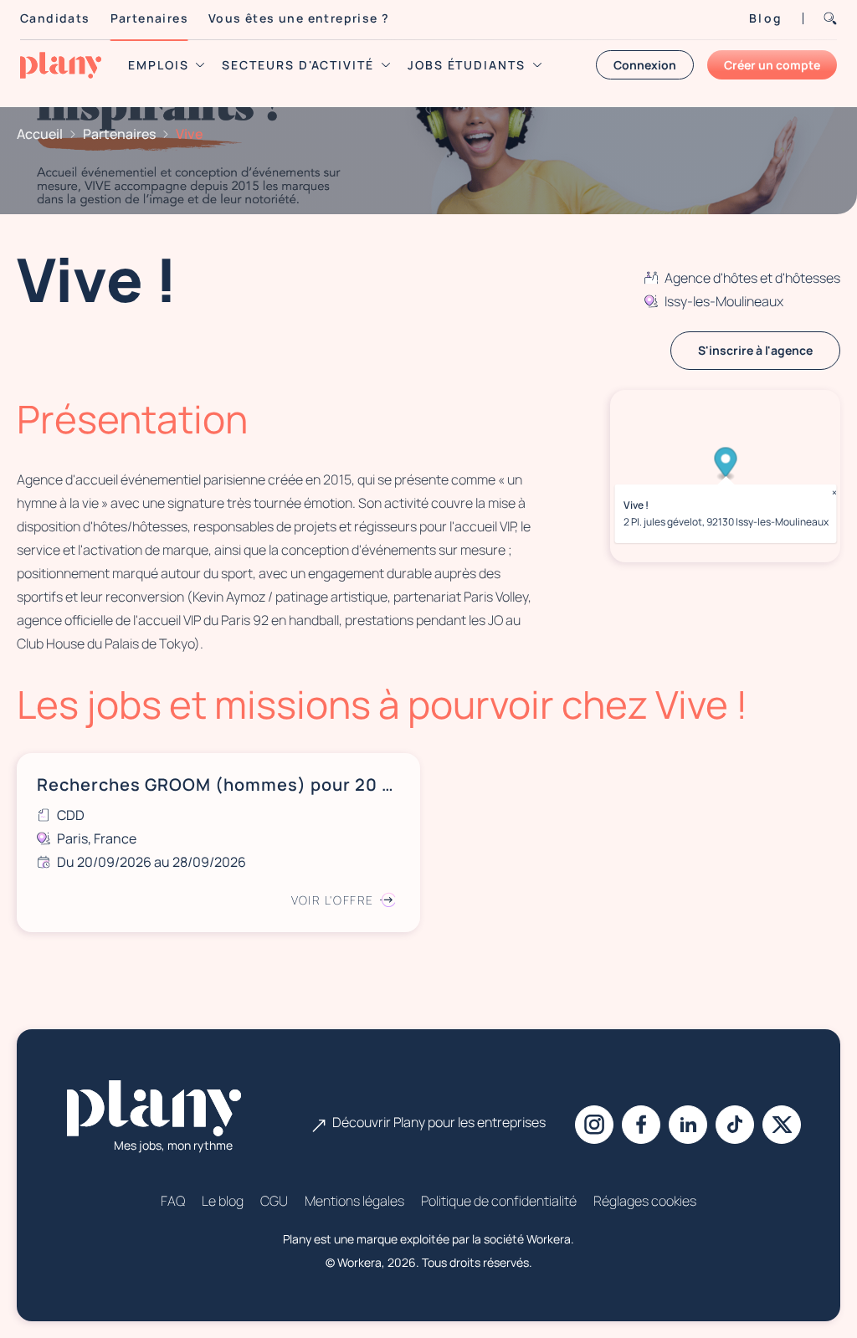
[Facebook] (641, 1124)
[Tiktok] (735, 1124)
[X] (781, 1124)
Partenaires (149, 18)
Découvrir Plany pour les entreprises (439, 1122)
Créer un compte (772, 65)
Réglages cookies (644, 1201)
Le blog (223, 1201)
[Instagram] (594, 1124)
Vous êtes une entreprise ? (298, 18)
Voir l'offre (332, 900)
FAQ (173, 1201)
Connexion (644, 65)
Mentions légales (354, 1201)
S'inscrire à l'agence (755, 350)
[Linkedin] (688, 1124)
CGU (274, 1201)
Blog (766, 18)
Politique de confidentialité (499, 1201)
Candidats (55, 18)
